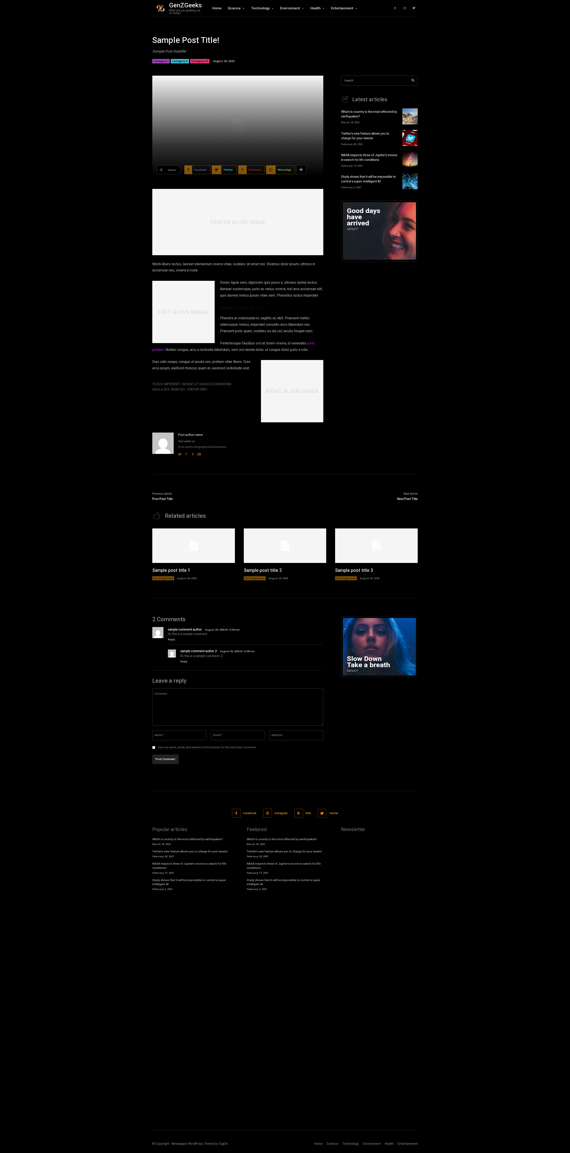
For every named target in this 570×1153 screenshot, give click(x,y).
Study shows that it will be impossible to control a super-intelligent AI (368, 179)
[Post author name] (163, 444)
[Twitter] (414, 8)
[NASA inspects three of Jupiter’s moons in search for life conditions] (410, 160)
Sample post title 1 (171, 570)
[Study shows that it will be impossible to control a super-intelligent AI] (410, 181)
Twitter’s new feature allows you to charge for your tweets (365, 136)
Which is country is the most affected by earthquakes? (187, 839)
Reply (171, 639)
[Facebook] (395, 8)
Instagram (281, 813)
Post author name (190, 435)
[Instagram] (404, 8)
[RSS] (298, 813)
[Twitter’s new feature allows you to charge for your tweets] (410, 138)
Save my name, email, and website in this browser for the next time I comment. (207, 747)
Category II (180, 61)
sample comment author (185, 629)
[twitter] (179, 453)
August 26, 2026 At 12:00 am (222, 629)
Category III (199, 61)
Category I (161, 61)
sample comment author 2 (198, 651)
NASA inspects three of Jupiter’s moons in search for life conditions (369, 157)
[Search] (413, 81)
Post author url (186, 441)
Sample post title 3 (354, 570)
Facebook (249, 813)
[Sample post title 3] (376, 545)
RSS (308, 813)
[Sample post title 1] (193, 545)
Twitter (333, 813)
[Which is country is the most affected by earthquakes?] (410, 116)
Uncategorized (163, 578)
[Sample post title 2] (285, 545)
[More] (301, 169)
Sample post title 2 (263, 570)
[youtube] (199, 453)
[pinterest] (186, 453)
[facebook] (192, 453)
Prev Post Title (162, 499)
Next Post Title (407, 499)
